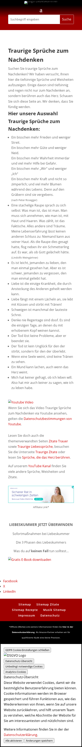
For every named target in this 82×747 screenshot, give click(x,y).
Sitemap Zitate (47, 604)
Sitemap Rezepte (25, 610)
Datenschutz (50, 615)
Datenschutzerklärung (20, 735)
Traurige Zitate (46, 452)
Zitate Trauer (58, 441)
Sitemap (25, 604)
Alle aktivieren (13, 740)
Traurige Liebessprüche (35, 446)
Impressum (26, 615)
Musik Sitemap (54, 610)
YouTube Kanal (39, 466)
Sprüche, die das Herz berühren (46, 457)
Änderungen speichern (39, 740)
